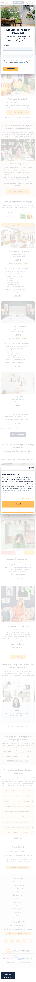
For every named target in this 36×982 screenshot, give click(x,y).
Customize (16, 510)
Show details (26, 498)
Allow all (18, 504)
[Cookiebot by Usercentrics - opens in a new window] (26, 468)
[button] (8, 975)
